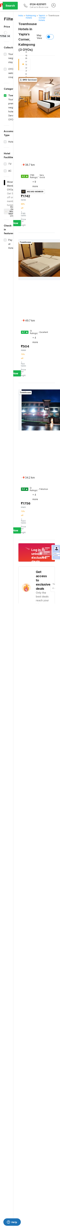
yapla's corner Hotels (42, 17)
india (20, 15)
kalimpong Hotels (31, 16)
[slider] (5, 32)
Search (10, 5)
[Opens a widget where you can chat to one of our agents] (12, 1222)
